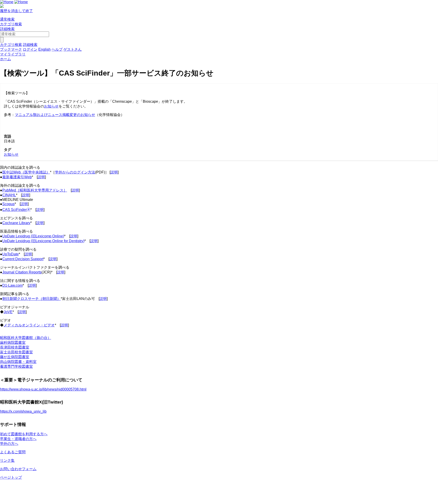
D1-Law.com (12, 285)
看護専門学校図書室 (16, 366)
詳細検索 (7, 29)
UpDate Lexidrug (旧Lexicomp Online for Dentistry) (43, 241)
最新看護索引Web (17, 177)
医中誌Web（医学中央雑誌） (26, 172)
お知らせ (51, 106)
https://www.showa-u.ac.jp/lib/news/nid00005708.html (43, 389)
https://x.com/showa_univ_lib (23, 411)
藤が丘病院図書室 (14, 357)
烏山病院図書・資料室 (18, 362)
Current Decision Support (22, 259)
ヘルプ (57, 49)
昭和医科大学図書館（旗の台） (25, 338)
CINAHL (9, 195)
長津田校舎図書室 (14, 347)
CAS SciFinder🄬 (16, 210)
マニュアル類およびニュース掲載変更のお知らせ (55, 115)
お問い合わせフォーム (18, 469)
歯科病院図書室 (13, 342)
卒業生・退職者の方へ (18, 439)
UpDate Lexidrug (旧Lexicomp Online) (33, 236)
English (44, 49)
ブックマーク (11, 49)
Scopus (8, 204)
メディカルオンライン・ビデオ (29, 325)
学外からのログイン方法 (75, 172)
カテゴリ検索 (11, 24)
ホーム (5, 59)
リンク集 (7, 460)
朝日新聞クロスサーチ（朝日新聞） (31, 299)
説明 (114, 172)
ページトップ (11, 477)
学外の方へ (9, 444)
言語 (7, 136)
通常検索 (7, 19)
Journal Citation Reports (22, 272)
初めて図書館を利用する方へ (23, 434)
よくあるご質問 (13, 452)
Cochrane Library (16, 223)
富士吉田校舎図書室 (16, 352)
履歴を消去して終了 (16, 11)
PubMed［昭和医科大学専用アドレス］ (34, 190)
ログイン (30, 49)
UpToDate (10, 254)
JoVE (8, 312)
